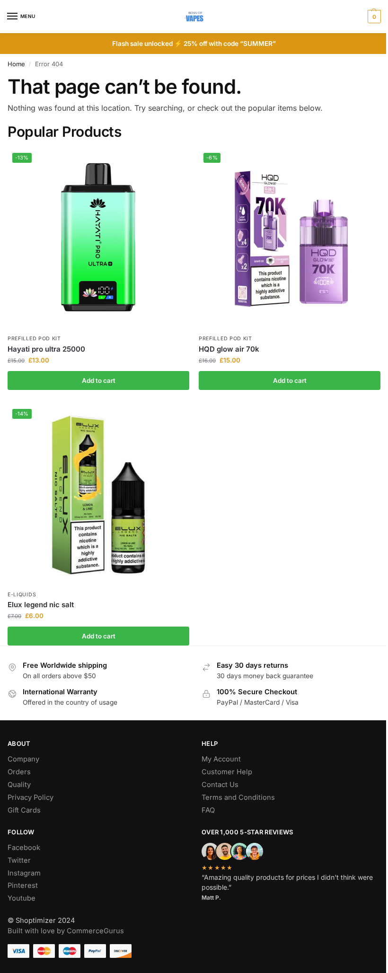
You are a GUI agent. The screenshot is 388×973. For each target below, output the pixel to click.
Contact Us (220, 784)
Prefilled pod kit (34, 339)
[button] (373, 16)
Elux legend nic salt (41, 604)
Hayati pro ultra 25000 (46, 349)
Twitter (19, 860)
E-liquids (22, 595)
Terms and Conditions (238, 797)
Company (23, 759)
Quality (19, 784)
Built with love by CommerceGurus (66, 931)
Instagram (24, 873)
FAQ (208, 810)
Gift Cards (24, 810)
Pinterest (23, 885)
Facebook (24, 847)
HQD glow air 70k (229, 349)
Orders (19, 772)
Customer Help (227, 772)
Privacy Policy (30, 797)
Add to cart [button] (98, 380)
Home (16, 64)
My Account (221, 759)
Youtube (21, 898)
